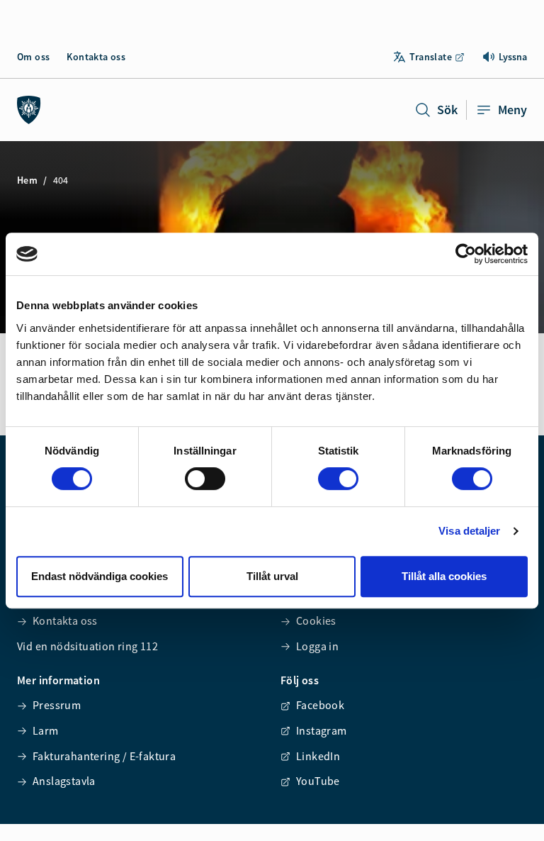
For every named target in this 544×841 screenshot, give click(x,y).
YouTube (318, 781)
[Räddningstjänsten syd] (29, 110)
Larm (46, 730)
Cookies (316, 620)
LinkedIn (318, 756)
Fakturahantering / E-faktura (104, 756)
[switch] (205, 478)
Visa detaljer (469, 531)
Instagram (321, 730)
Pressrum (57, 705)
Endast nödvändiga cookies (99, 576)
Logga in (317, 646)
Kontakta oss (96, 56)
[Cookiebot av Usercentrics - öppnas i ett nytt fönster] (466, 253)
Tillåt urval (272, 576)
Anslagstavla (64, 781)
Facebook (320, 705)
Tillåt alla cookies (444, 576)
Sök (447, 109)
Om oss (33, 56)
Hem (27, 180)
